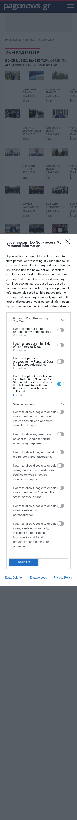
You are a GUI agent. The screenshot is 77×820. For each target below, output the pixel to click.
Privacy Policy (62, 577)
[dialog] (38, 410)
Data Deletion (14, 577)
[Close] (69, 243)
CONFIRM (23, 562)
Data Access (38, 577)
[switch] (60, 330)
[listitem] (38, 320)
